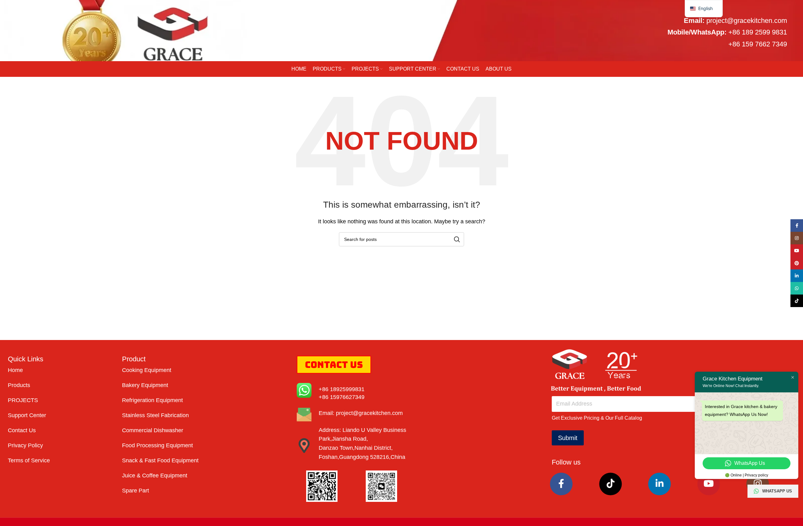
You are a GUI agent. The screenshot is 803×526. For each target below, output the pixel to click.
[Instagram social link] (758, 484)
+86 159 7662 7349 (757, 44)
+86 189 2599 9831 (757, 32)
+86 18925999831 (341, 389)
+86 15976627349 (341, 397)
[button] (703, 8)
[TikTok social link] (610, 484)
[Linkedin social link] (659, 484)
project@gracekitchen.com (746, 20)
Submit (567, 437)
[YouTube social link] (708, 484)
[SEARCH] (457, 239)
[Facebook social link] (561, 484)
